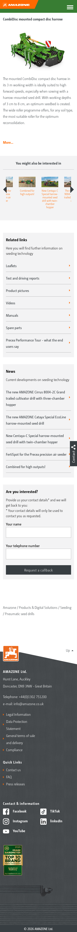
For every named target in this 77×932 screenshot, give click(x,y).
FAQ (9, 776)
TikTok (54, 811)
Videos (10, 303)
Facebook (19, 811)
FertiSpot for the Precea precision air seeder (36, 454)
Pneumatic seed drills (19, 613)
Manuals (12, 315)
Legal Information (18, 714)
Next (72, 189)
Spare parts (14, 327)
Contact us (13, 769)
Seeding (65, 607)
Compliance (14, 749)
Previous (5, 189)
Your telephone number (23, 545)
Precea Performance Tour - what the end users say (34, 343)
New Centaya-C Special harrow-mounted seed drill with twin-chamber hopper (35, 438)
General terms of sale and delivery (20, 739)
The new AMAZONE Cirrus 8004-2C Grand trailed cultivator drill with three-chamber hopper (35, 398)
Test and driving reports (22, 278)
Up (68, 650)
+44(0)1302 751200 (33, 696)
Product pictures (17, 290)
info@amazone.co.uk (29, 703)
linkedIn (55, 821)
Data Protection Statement (16, 724)
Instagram (20, 821)
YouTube (18, 830)
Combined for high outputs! (25, 466)
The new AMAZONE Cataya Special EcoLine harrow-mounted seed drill (36, 420)
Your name (13, 524)
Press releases (15, 784)
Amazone (9, 607)
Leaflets (11, 265)
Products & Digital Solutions (38, 607)
